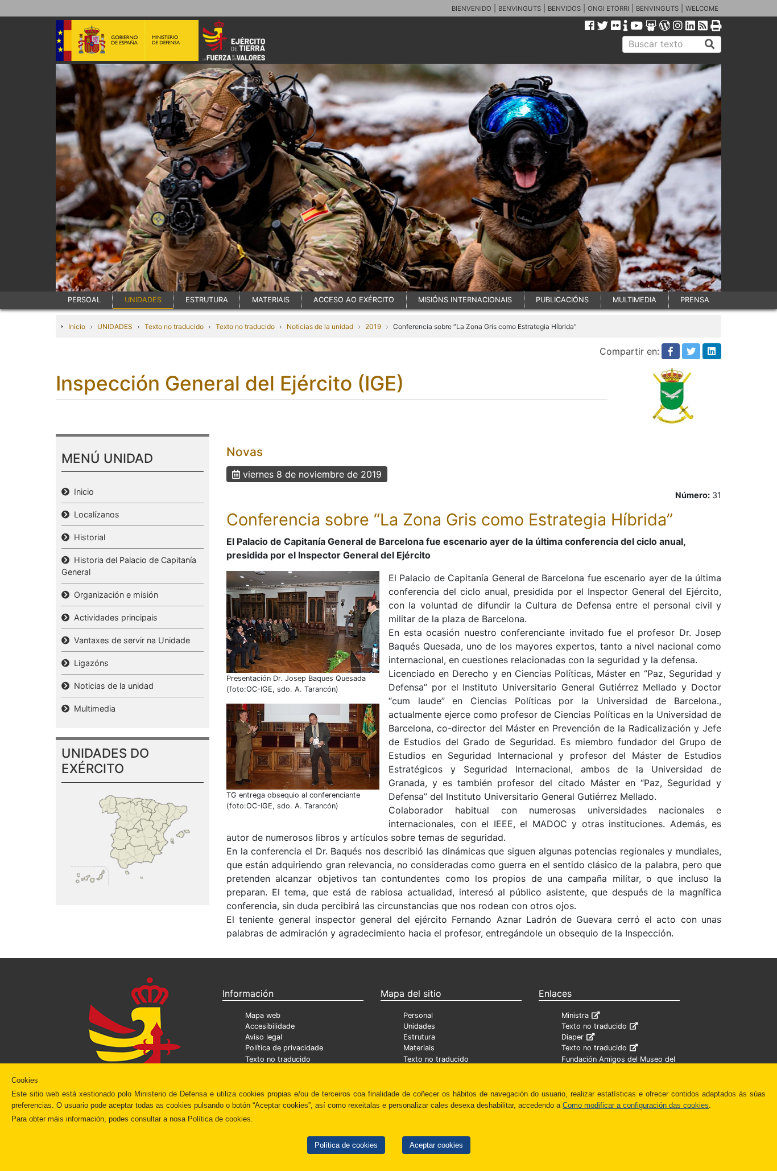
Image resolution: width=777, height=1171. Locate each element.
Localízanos (94, 514)
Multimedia (92, 708)
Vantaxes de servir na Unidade (129, 640)
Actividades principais (113, 617)
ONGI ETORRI (608, 9)
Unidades (419, 1026)
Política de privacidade (284, 1047)
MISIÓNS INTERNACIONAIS (465, 299)
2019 (373, 326)
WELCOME (701, 9)
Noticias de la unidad (320, 326)
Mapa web (262, 1015)
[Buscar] (709, 44)
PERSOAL (84, 299)
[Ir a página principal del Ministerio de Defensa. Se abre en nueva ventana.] (127, 39)
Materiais (419, 1047)
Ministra (575, 1015)
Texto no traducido (174, 326)
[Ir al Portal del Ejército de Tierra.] (246, 39)
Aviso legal (263, 1037)
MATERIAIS (271, 299)
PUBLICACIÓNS (562, 299)
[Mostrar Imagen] (302, 621)
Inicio (76, 326)
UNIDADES (143, 299)
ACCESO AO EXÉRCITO (353, 299)
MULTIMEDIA (634, 299)
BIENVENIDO (471, 9)
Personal (418, 1015)
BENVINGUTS (519, 9)
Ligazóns (89, 663)
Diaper (572, 1037)
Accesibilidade (270, 1026)
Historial (87, 537)
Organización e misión (113, 594)
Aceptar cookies (436, 1145)
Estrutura (419, 1037)
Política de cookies (346, 1145)
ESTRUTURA (206, 299)
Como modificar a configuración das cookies (636, 1105)
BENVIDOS (564, 9)
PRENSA (694, 299)
